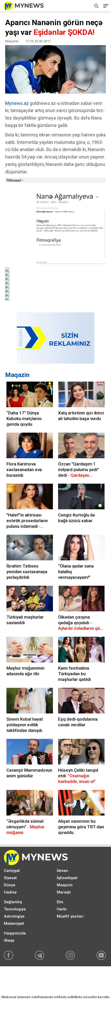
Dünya (9, 885)
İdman (62, 870)
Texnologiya (15, 909)
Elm (60, 902)
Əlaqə (9, 940)
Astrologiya (14, 916)
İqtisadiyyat (67, 878)
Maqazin (17, 375)
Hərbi (62, 909)
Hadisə (10, 892)
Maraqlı (64, 892)
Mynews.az (17, 103)
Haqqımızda (15, 933)
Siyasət (10, 878)
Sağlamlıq (13, 902)
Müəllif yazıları (70, 916)
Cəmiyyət (12, 870)
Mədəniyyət (14, 923)
